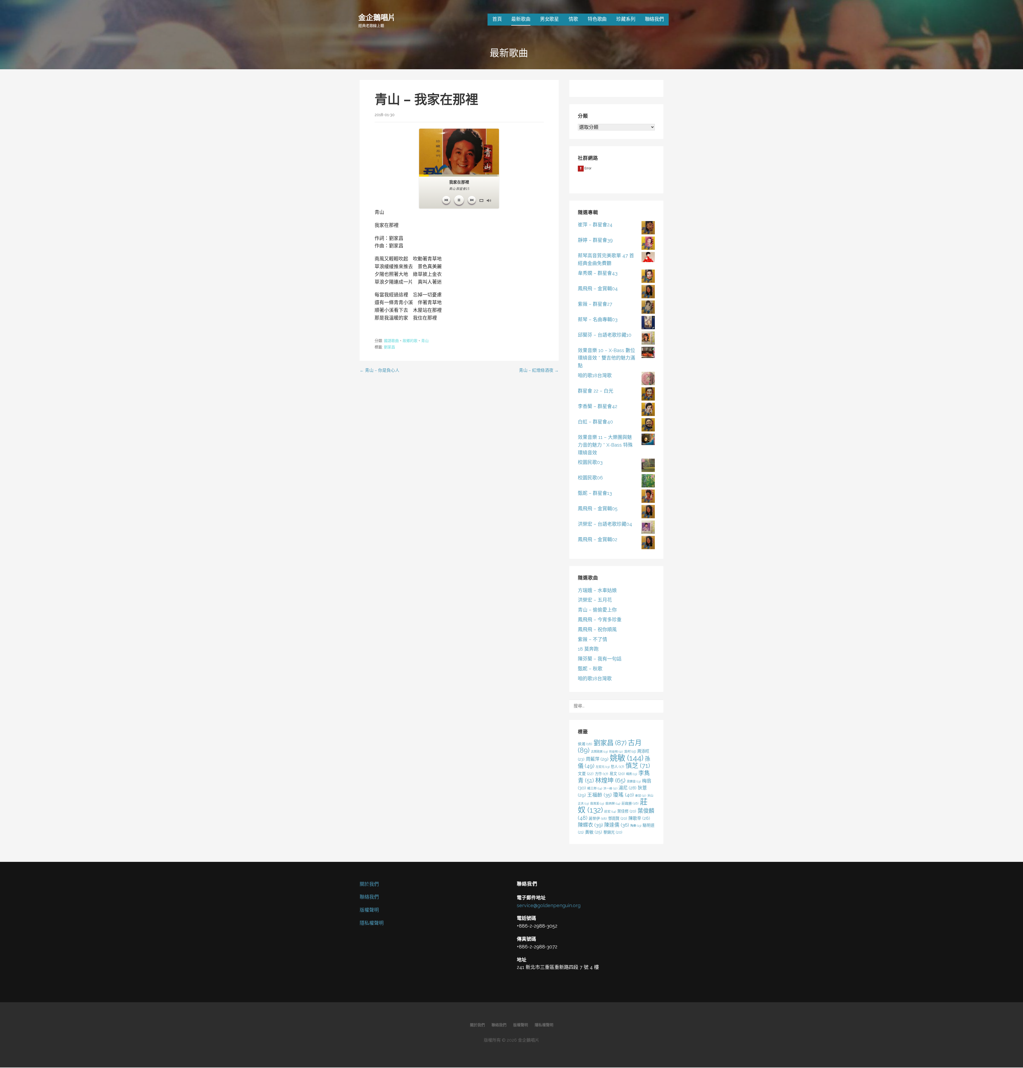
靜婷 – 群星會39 (595, 240)
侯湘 (585, 744)
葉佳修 (626, 811)
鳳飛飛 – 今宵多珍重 (600, 619)
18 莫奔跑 (588, 649)
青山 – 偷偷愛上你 (597, 610)
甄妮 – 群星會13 (595, 493)
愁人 (617, 766)
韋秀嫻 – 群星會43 (598, 273)
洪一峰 (610, 788)
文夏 (586, 773)
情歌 (573, 19)
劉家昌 (389, 347)
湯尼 (627, 787)
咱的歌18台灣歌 (595, 375)
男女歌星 (549, 19)
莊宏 (610, 811)
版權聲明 (369, 910)
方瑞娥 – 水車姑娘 (597, 590)
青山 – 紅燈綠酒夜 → (539, 370)
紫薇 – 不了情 (592, 639)
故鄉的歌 (410, 341)
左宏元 (603, 767)
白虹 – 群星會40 (595, 422)
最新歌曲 (520, 19)
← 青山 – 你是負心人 (379, 370)
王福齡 (599, 795)
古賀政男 (599, 751)
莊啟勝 (630, 803)
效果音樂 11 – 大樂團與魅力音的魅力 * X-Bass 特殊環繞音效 (605, 444)
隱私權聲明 (372, 923)
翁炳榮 (612, 803)
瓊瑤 (623, 795)
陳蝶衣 (590, 825)
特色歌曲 (597, 19)
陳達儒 (616, 825)
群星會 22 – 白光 (595, 391)
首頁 (497, 19)
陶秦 (635, 826)
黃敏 (593, 832)
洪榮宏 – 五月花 (595, 600)
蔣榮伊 (598, 818)
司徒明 (616, 751)
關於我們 (369, 884)
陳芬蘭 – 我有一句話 (600, 659)
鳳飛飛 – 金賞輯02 (597, 539)
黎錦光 (612, 832)
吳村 (630, 751)
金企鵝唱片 (376, 17)
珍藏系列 (625, 19)
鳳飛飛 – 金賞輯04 (598, 288)
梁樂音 (634, 781)
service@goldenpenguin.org (548, 905)
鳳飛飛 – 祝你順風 (597, 629)
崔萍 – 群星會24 (595, 224)
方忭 (601, 774)
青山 (425, 341)
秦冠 (640, 795)
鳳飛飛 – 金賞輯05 (598, 508)
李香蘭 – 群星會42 (597, 406)
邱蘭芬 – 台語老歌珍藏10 (604, 335)
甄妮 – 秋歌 (590, 668)
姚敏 (626, 758)
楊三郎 (594, 788)
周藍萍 (597, 759)
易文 (617, 773)
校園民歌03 (590, 462)
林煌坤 (610, 780)
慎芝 (638, 765)
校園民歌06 (590, 477)
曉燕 (631, 774)
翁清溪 (597, 803)
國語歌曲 (391, 341)
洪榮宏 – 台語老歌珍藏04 (605, 524)
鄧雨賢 (617, 818)
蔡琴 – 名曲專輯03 (598, 319)
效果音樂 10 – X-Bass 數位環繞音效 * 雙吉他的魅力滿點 (606, 358)
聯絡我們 (654, 19)
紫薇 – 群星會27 (595, 304)
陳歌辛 (639, 818)
